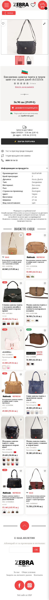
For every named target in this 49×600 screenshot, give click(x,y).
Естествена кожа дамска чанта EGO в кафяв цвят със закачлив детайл (12, 262)
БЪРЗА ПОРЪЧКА (24, 141)
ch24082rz (6, 352)
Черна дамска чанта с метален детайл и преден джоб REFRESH (12, 497)
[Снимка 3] (38, 253)
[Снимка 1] (11, 253)
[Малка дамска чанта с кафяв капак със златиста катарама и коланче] (36, 291)
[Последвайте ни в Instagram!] (29, 585)
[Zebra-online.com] (21, 5)
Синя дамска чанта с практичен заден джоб (36, 398)
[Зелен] (32, 276)
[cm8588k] (36, 338)
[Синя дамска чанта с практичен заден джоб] (36, 382)
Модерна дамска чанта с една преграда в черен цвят (10, 444)
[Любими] (3, 23)
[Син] (37, 412)
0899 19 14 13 (11, 160)
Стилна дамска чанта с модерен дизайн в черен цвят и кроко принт (12, 308)
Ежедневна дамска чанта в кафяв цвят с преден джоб (36, 262)
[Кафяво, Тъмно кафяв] (13, 512)
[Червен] (8, 323)
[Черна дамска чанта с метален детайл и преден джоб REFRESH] (12, 479)
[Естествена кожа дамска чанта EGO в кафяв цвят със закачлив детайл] (12, 243)
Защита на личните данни (19, 575)
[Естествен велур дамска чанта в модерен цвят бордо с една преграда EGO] (36, 479)
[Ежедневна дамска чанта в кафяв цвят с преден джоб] (36, 243)
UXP (30, 595)
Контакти (38, 575)
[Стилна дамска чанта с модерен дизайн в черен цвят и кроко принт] (12, 291)
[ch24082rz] (12, 338)
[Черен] (37, 320)
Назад (10, 13)
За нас (17, 572)
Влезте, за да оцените (24, 87)
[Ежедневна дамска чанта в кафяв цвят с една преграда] (12, 382)
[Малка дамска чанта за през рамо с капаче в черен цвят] (36, 428)
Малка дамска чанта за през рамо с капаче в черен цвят (36, 443)
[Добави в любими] (21, 235)
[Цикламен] (8, 367)
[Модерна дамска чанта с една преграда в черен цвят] (12, 428)
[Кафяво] (8, 459)
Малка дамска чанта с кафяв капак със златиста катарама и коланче (36, 308)
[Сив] (32, 412)
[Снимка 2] (13, 253)
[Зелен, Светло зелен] (13, 323)
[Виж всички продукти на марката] (24, 71)
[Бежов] (32, 320)
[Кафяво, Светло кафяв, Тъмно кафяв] (17, 323)
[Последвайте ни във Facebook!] (20, 585)
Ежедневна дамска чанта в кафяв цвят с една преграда (12, 401)
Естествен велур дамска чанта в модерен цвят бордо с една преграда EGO (35, 498)
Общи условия (28, 572)
